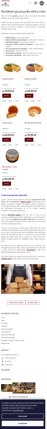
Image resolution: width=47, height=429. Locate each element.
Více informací (18, 410)
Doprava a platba (7, 329)
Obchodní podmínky (8, 338)
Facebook (8, 361)
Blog (2, 320)
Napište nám (5, 343)
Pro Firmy (4, 323)
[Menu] (41, 3)
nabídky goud (6, 259)
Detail (6, 96)
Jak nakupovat (6, 332)
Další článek (32, 303)
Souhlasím (22, 423)
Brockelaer (31, 250)
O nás (3, 317)
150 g (10, 101)
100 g (4, 101)
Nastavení (22, 416)
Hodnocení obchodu (8, 335)
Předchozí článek (16, 303)
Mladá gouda (26, 202)
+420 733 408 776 (10, 358)
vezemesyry (9, 365)
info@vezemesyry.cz (12, 355)
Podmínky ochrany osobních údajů (12, 340)
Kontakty (4, 326)
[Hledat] (29, 3)
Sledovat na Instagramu (20, 397)
